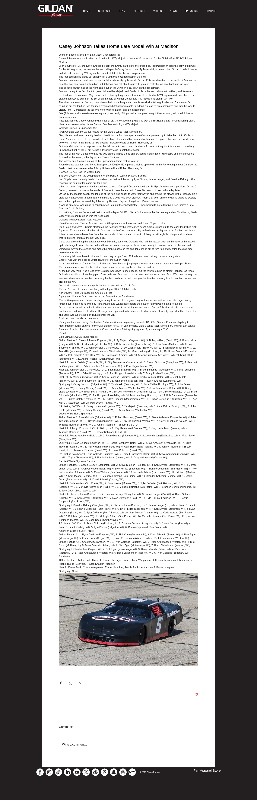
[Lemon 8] (132, 772)
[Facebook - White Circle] (40, 772)
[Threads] (123, 772)
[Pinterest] (104, 772)
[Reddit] (95, 772)
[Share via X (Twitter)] (70, 683)
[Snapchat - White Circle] (113, 772)
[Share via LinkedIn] (79, 683)
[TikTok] (58, 772)
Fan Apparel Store (207, 770)
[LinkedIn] (67, 772)
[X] (86, 772)
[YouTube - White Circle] (77, 772)
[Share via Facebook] (60, 683)
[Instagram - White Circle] (49, 772)
